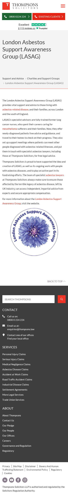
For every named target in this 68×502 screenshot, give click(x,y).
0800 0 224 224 (15, 319)
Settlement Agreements (14, 389)
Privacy (6, 466)
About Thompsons (11, 415)
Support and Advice (13, 78)
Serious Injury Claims (13, 359)
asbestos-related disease (15, 109)
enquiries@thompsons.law (20, 329)
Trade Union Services (13, 399)
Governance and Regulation (16, 445)
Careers (6, 440)
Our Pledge (8, 425)
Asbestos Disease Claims (15, 369)
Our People (8, 430)
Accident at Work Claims (15, 374)
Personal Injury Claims (14, 354)
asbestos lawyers (55, 175)
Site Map (17, 466)
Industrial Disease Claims (15, 384)
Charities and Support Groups (43, 78)
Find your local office (18, 338)
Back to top (54, 281)
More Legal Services (13, 394)
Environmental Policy (37, 469)
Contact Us (8, 420)
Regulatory (8, 450)
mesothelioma (9, 128)
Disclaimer (30, 466)
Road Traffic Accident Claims (17, 379)
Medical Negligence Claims (16, 364)
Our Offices (8, 435)
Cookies (8, 473)
